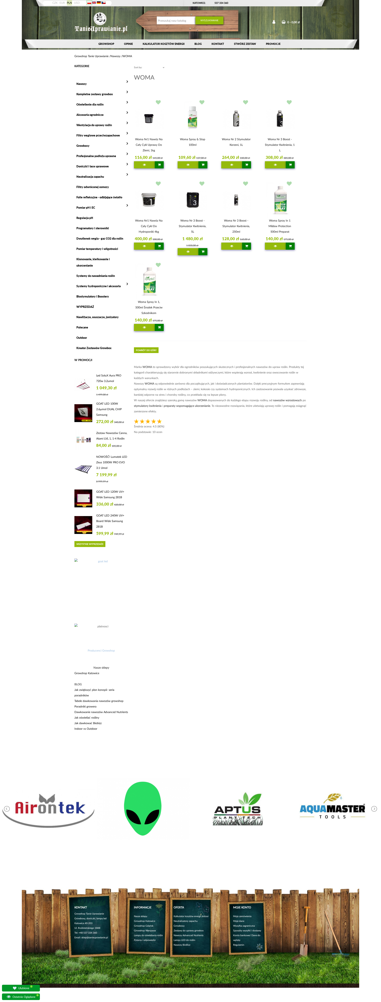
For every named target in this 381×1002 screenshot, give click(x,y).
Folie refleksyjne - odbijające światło (99, 197)
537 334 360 (221, 2)
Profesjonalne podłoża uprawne (96, 156)
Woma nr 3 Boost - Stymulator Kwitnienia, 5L (192, 226)
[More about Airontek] (48, 808)
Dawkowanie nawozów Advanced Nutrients (101, 712)
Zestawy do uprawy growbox (189, 930)
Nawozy (81, 83)
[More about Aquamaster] (332, 808)
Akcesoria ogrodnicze (90, 114)
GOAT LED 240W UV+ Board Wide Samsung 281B (110, 521)
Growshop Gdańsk (143, 925)
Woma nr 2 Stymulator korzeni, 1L (236, 141)
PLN (69, 2)
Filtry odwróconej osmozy (92, 187)
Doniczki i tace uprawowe (92, 166)
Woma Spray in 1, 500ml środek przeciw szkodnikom (149, 307)
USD (77, 2)
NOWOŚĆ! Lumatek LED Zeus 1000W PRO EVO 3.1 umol (111, 462)
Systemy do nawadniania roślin (95, 275)
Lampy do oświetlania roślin (148, 935)
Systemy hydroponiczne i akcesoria (98, 286)
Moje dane (238, 920)
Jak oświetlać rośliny (86, 717)
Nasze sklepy (140, 916)
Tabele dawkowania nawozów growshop (98, 701)
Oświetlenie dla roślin (90, 104)
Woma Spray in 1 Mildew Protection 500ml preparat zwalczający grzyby (280, 227)
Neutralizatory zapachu (186, 920)
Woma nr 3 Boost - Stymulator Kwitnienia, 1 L (280, 144)
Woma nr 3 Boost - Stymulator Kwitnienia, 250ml (236, 226)
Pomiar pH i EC (85, 207)
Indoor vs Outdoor (85, 728)
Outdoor (81, 337)
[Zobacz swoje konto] (273, 22)
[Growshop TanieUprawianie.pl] (101, 23)
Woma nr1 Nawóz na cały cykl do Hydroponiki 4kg (149, 226)
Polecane (82, 327)
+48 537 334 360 (88, 932)
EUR (62, 2)
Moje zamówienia (242, 916)
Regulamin (238, 944)
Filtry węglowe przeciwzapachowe (98, 135)
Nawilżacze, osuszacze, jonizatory (97, 317)
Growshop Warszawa (145, 930)
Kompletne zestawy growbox (94, 94)
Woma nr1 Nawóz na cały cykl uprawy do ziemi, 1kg (149, 144)
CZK (55, 2)
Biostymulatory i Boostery (92, 296)
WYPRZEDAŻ (85, 306)
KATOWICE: (199, 2)
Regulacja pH (84, 218)
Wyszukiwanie (209, 20)
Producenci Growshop (101, 650)
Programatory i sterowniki (92, 228)
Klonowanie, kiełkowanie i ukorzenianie (93, 262)
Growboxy (82, 145)
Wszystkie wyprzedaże (89, 544)
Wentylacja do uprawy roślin (94, 125)
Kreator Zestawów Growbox (94, 348)
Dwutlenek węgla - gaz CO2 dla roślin (99, 238)
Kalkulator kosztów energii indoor (191, 916)
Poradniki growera (85, 706)
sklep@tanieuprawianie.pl (94, 937)
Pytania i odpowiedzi (145, 940)
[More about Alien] (143, 808)
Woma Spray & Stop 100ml (192, 141)
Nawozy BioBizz (182, 944)
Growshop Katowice (86, 673)
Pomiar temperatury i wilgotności (97, 248)
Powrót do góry (146, 350)
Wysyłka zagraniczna (244, 925)
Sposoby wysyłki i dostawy (247, 930)
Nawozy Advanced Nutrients (188, 935)
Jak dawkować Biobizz (88, 723)
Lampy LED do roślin (184, 940)
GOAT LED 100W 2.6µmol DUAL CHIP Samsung (109, 409)
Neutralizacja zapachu (90, 176)
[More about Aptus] (237, 808)
